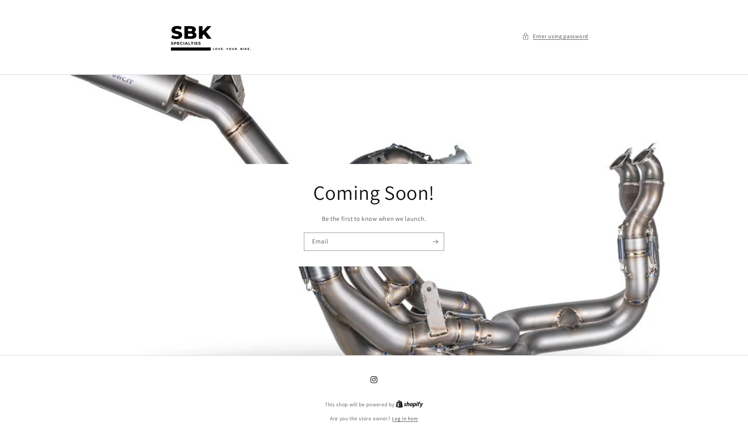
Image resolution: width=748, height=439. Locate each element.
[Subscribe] (435, 242)
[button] (555, 36)
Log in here (405, 418)
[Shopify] (409, 404)
